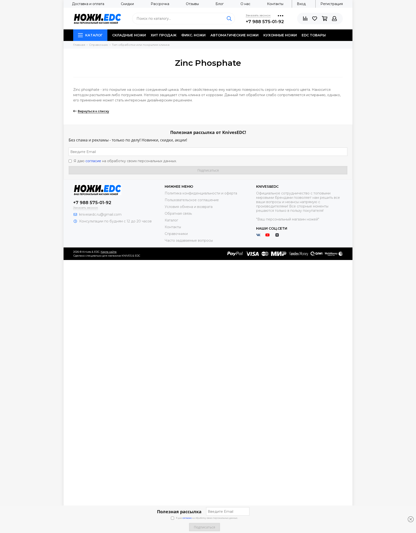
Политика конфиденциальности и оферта (201, 193)
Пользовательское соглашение (192, 200)
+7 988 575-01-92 (265, 21)
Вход (301, 4)
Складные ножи (129, 35)
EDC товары (314, 35)
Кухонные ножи (280, 35)
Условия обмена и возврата (189, 207)
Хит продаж (163, 35)
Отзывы (192, 4)
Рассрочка (160, 4)
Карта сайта (109, 251)
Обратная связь (178, 213)
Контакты (275, 4)
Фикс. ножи (193, 35)
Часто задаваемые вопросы (189, 240)
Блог (219, 4)
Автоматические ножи (234, 35)
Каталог (94, 35)
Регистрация (331, 4)
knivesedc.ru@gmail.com (100, 214)
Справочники (176, 234)
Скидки (127, 4)
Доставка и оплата (88, 4)
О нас (245, 4)
